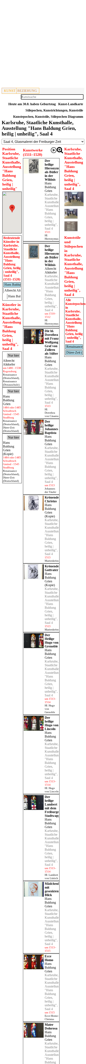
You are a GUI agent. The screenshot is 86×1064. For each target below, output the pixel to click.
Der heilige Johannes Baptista (51, 427)
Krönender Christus (52, 499)
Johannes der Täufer (50, 490)
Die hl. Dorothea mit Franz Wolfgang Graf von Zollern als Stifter (52, 342)
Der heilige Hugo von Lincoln (51, 723)
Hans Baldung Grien (50, 187)
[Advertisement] (43, 45)
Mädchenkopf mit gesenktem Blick (54, 889)
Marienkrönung (53, 560)
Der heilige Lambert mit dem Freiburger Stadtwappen (54, 806)
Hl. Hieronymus (51, 237)
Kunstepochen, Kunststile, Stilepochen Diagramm (48, 116)
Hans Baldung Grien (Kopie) (50, 510)
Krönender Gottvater (52, 568)
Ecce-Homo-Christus (52, 1017)
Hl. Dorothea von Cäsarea (51, 413)
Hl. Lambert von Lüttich (51, 876)
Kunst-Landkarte (70, 104)
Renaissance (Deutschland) (11, 376)
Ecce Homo (49, 958)
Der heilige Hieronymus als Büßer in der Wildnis (53, 170)
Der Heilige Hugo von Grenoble (51, 640)
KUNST (9, 90)
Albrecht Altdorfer (51, 270)
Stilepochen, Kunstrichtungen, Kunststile (54, 110)
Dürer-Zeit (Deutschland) (11, 429)
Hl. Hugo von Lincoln (52, 789)
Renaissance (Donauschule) (11, 383)
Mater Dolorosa (51, 1026)
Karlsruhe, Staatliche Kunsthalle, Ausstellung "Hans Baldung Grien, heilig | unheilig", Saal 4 (52, 211)
